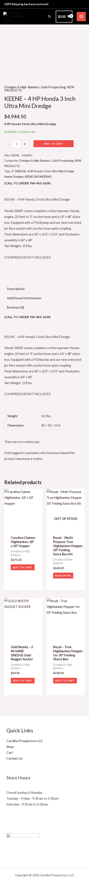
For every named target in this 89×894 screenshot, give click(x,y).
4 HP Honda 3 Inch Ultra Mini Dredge (50, 171)
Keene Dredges (14, 176)
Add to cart (54, 143)
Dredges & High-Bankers (22, 87)
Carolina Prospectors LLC (24, 741)
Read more (63, 575)
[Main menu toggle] (81, 16)
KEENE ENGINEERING (38, 176)
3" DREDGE (18, 171)
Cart (9, 752)
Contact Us (14, 758)
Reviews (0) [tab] (15, 307)
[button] (49, 16)
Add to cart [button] (23, 567)
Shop (10, 747)
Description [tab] (16, 289)
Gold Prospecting (53, 87)
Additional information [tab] (24, 298)
